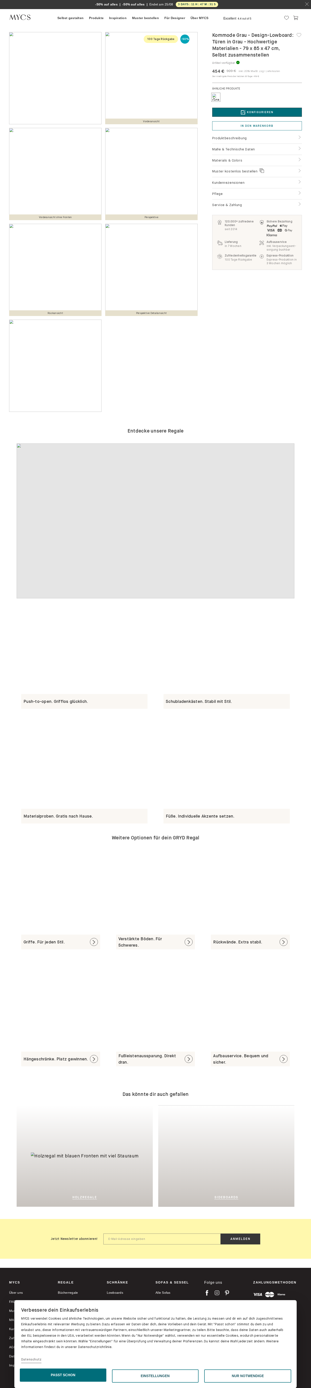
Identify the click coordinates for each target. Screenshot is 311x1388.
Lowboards (115, 1292)
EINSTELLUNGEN (155, 1376)
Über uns (16, 1292)
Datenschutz (31, 1359)
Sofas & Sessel (172, 1282)
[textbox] (162, 1239)
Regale (66, 1282)
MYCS (14, 1282)
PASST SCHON (63, 1375)
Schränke (117, 1282)
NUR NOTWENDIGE (248, 1376)
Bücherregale (68, 1292)
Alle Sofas (163, 1292)
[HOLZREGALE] (70, 1108)
